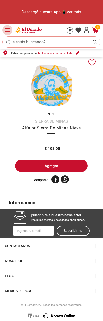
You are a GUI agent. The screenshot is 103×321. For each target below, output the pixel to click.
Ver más (74, 12)
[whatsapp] (65, 179)
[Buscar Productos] (94, 42)
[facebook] (56, 179)
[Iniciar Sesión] (86, 30)
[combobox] (51, 42)
